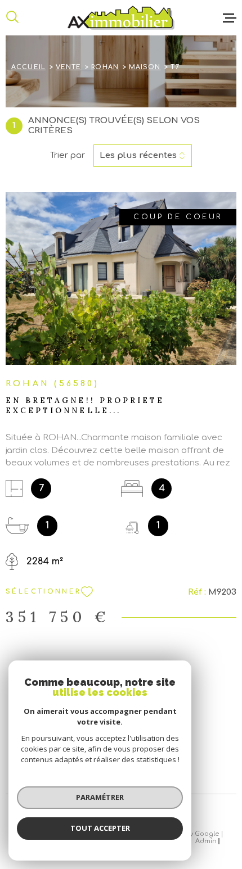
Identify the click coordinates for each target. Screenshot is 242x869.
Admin (206, 841)
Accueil (28, 67)
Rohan (105, 67)
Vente (69, 67)
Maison (145, 67)
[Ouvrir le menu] (229, 18)
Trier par (67, 155)
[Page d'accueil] (121, 18)
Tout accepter (100, 828)
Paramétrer (100, 797)
